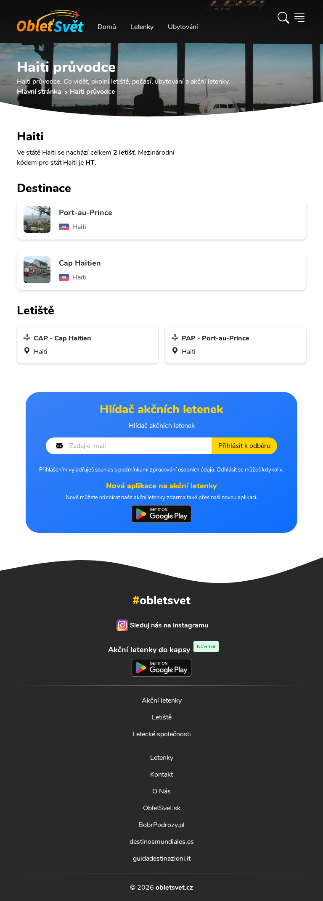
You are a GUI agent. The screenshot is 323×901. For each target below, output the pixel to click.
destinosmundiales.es (162, 841)
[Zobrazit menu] (299, 17)
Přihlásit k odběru (244, 445)
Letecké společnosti (161, 734)
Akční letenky (162, 700)
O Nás (161, 791)
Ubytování (183, 27)
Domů (107, 27)
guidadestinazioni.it (162, 858)
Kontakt (161, 774)
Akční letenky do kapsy (161, 649)
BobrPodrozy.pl (161, 825)
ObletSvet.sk (161, 808)
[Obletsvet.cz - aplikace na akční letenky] (161, 514)
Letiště (162, 717)
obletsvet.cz (174, 887)
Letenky (142, 27)
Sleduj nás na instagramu (169, 625)
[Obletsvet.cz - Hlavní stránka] (50, 17)
